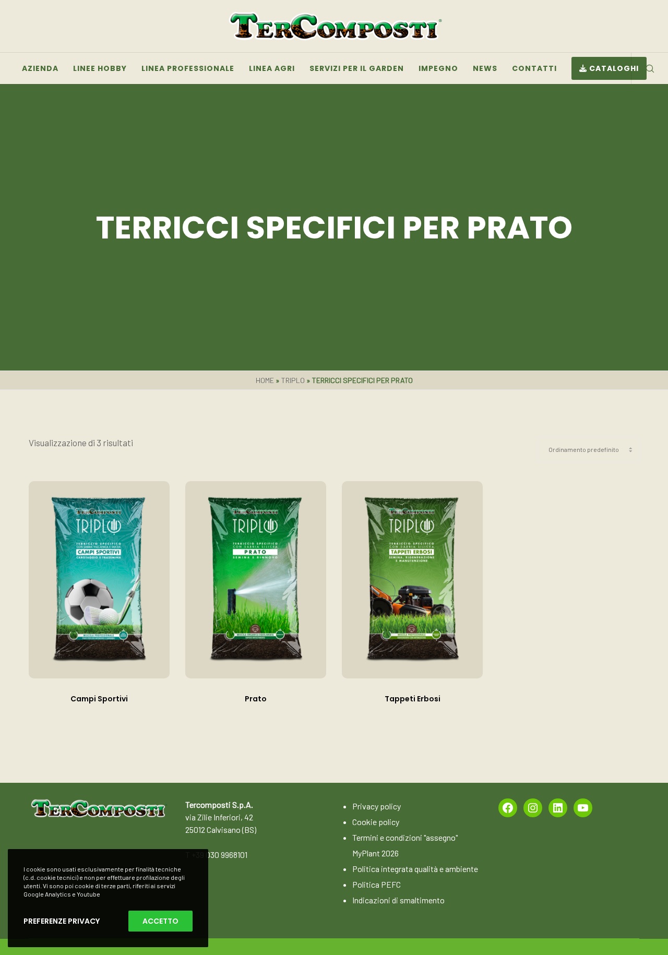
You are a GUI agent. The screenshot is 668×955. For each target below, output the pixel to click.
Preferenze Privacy (61, 921)
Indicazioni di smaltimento (398, 900)
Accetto (160, 921)
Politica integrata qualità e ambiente (415, 869)
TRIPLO (293, 380)
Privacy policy (376, 806)
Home (265, 380)
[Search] (643, 68)
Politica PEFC (376, 884)
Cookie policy (375, 822)
